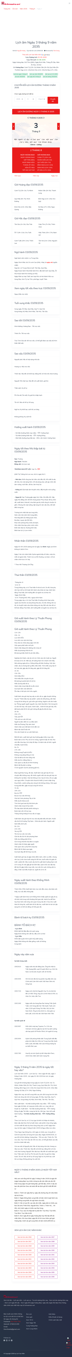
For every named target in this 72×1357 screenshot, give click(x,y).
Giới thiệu (52, 1314)
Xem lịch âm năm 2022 (24, 1263)
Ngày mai (54, 176)
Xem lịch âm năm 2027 (47, 1237)
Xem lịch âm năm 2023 (24, 1268)
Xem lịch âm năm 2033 (47, 1263)
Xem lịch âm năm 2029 (47, 1246)
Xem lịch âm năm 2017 (24, 1241)
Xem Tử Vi (29, 1320)
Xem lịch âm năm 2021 (24, 1259)
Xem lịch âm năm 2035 (47, 1272)
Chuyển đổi (52, 100)
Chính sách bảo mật (55, 1320)
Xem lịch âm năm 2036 (47, 1277)
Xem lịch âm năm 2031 (47, 1255)
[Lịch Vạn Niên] (11, 3)
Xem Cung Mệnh (31, 1329)
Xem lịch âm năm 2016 (24, 1237)
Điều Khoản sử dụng (55, 1317)
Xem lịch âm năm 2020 (24, 1255)
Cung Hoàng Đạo (32, 1326)
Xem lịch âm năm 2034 (47, 1268)
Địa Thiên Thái (16, 1322)
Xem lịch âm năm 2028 (47, 1241)
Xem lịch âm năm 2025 (24, 1277)
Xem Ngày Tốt (31, 1323)
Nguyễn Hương (21, 51)
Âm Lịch (29, 1314)
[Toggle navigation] (68, 3)
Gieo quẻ (29, 1317)
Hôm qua (17, 176)
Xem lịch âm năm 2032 (47, 1259)
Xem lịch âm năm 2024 (24, 1272)
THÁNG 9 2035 (36, 118)
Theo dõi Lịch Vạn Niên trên (31, 55)
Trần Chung (56, 51)
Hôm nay (36, 176)
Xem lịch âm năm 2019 (24, 1250)
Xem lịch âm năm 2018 (24, 1246)
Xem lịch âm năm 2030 (47, 1250)
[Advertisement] (36, 24)
